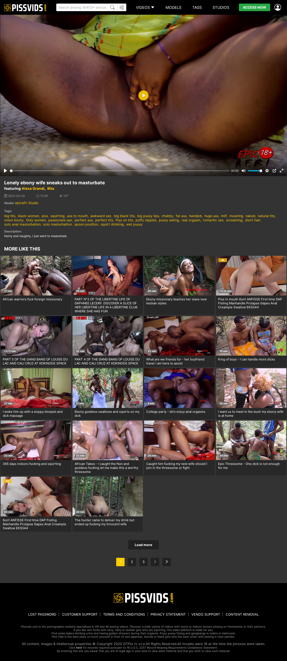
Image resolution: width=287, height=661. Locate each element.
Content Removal (242, 614)
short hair (252, 220)
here (79, 647)
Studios (221, 7)
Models (173, 7)
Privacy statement (168, 614)
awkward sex (100, 216)
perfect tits (104, 220)
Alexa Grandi (33, 188)
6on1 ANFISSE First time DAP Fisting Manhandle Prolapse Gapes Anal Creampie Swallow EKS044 (34, 524)
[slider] (119, 171)
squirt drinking (112, 224)
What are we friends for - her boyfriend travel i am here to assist (175, 361)
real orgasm (191, 220)
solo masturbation (57, 224)
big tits (9, 216)
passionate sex (60, 220)
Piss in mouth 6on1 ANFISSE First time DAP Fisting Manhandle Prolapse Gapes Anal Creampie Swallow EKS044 (250, 303)
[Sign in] (278, 7)
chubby (167, 216)
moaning (236, 216)
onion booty (14, 220)
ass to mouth (77, 216)
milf (224, 216)
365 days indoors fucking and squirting (32, 464)
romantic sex (213, 220)
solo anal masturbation (22, 224)
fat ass (181, 216)
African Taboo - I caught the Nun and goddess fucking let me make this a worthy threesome (106, 468)
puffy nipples (146, 220)
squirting (57, 216)
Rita (50, 188)
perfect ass (84, 220)
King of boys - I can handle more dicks (246, 359)
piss (45, 216)
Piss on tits (124, 220)
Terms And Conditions (124, 614)
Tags (197, 7)
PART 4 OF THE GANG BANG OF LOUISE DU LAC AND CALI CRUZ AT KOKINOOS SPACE (107, 361)
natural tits (266, 216)
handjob (195, 216)
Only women (36, 220)
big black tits (124, 216)
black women (28, 216)
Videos (143, 7)
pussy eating (169, 220)
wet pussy (134, 224)
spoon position (86, 224)
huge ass (211, 216)
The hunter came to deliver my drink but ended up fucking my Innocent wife (104, 522)
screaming (234, 220)
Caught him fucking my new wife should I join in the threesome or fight (176, 466)
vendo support (205, 614)
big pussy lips (148, 216)
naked (250, 216)
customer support (79, 614)
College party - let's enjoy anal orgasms (175, 412)
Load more (143, 545)
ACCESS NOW (254, 7)
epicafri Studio (26, 203)
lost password (42, 614)
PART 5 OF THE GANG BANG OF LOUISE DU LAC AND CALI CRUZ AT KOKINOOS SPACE (35, 361)
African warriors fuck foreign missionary (32, 299)
